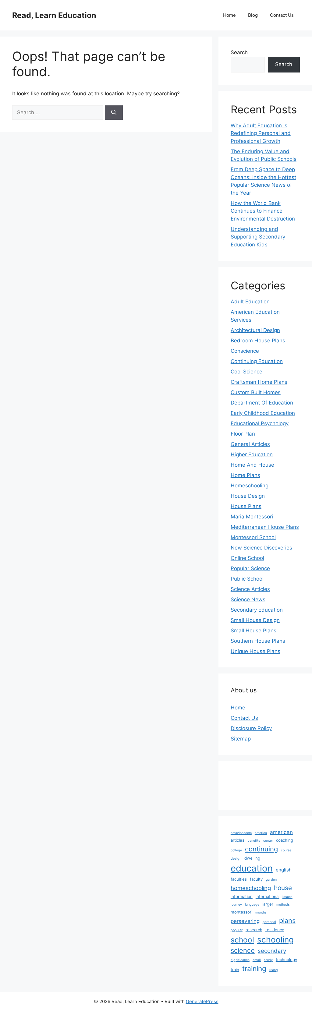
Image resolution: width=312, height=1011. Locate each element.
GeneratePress (202, 1001)
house (283, 888)
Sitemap (241, 739)
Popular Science (250, 568)
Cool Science (246, 372)
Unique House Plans (255, 651)
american (281, 832)
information (242, 896)
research (254, 929)
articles (237, 840)
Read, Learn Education (54, 15)
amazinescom (241, 833)
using (273, 970)
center (268, 841)
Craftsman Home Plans (259, 382)
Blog (253, 15)
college (236, 850)
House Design (248, 496)
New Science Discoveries (261, 548)
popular (237, 930)
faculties (239, 879)
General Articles (250, 444)
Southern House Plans (258, 641)
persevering (245, 921)
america (261, 833)
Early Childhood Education (263, 413)
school (242, 939)
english (284, 870)
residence (274, 929)
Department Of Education (262, 403)
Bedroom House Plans (258, 341)
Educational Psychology (260, 423)
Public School (247, 579)
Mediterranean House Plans (265, 527)
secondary (272, 950)
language (252, 905)
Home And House (252, 465)
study (268, 960)
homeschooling (251, 888)
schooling (275, 939)
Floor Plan (243, 434)
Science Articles (250, 589)
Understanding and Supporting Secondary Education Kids (258, 237)
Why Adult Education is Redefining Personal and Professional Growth (261, 133)
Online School (247, 558)
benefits (253, 841)
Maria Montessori (252, 517)
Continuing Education (257, 361)
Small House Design (255, 620)
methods (283, 905)
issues (287, 897)
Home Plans (245, 475)
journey (236, 905)
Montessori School (253, 537)
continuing (261, 849)
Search (239, 52)
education (252, 868)
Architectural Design (255, 330)
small (257, 960)
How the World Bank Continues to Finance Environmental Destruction (263, 211)
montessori (241, 912)
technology (286, 959)
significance (240, 960)
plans (287, 920)
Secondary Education (257, 610)
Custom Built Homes (256, 392)
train (235, 969)
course (286, 850)
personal (269, 922)
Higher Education (252, 454)
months (261, 912)
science (243, 950)
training (254, 968)
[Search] (114, 112)
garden (271, 880)
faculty (256, 879)
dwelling (252, 858)
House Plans (246, 506)
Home (229, 15)
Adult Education (250, 302)
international (267, 896)
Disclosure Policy (251, 728)
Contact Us (282, 15)
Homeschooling (249, 486)
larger (267, 904)
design (236, 859)
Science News (248, 599)
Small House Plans (253, 630)
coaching (284, 840)
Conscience (245, 351)
